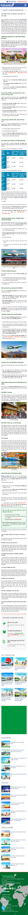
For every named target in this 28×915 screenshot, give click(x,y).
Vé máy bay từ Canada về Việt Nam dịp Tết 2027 (17, 803)
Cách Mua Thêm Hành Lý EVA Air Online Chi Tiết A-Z (18, 840)
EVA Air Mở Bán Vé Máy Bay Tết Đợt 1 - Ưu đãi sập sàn (18, 819)
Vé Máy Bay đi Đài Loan (6, 900)
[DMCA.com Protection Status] (3, 890)
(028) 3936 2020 (8, 883)
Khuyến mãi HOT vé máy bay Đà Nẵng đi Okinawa (6, 699)
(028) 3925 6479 (10, 881)
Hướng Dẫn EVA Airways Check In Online (10, 911)
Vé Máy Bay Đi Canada (6, 897)
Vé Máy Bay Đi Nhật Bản (7, 899)
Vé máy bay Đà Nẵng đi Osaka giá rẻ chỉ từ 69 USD (20, 668)
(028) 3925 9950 (17, 883)
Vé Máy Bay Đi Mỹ (5, 896)
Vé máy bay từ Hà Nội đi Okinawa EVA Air (7, 667)
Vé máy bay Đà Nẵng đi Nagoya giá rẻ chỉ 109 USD (7, 683)
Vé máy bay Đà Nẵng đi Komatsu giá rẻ (20, 683)
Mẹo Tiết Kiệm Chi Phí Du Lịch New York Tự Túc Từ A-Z (17, 750)
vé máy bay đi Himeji (18, 197)
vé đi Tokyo (18, 306)
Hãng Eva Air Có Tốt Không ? (7, 910)
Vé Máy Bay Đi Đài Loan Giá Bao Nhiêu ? (10, 905)
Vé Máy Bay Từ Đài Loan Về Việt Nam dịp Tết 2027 (18, 787)
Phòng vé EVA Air (6, 476)
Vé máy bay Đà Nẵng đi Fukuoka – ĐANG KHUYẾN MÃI (20, 699)
